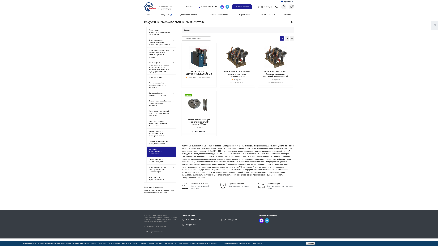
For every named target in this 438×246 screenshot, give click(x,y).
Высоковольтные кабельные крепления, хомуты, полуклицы (160, 103)
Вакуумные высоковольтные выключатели (155, 151)
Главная (149, 15)
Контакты (288, 15)
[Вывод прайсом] (292, 38)
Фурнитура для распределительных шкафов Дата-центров (159, 32)
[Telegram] (267, 220)
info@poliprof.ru (264, 7)
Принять (310, 243)
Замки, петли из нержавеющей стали (156, 179)
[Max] (261, 220)
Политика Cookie (255, 243)
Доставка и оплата (188, 15)
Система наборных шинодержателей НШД (157, 94)
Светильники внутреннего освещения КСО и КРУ (158, 143)
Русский (288, 1)
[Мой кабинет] (283, 6)
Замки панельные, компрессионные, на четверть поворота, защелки (159, 42)
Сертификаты (245, 15)
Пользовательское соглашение (155, 226)
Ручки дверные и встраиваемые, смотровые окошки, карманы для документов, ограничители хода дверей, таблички (159, 67)
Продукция (165, 15)
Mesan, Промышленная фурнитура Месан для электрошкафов (157, 169)
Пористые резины (155, 77)
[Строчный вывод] (287, 38)
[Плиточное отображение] (282, 38)
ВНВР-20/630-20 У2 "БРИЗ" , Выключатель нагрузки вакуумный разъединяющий (275, 74)
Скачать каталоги (267, 15)
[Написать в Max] (222, 7)
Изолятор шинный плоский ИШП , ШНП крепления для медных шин (159, 113)
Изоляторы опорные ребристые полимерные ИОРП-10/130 (158, 123)
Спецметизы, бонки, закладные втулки (156, 161)
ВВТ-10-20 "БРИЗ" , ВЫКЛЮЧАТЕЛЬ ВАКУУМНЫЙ (199, 73)
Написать (227, 7)
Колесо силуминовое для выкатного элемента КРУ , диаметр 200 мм (199, 122)
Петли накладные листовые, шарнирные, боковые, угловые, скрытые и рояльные (159, 53)
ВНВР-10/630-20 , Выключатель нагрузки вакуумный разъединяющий (237, 74)
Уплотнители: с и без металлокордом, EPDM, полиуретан (157, 85)
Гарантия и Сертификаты (218, 15)
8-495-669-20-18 (209, 6)
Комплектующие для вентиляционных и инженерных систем (156, 133)
